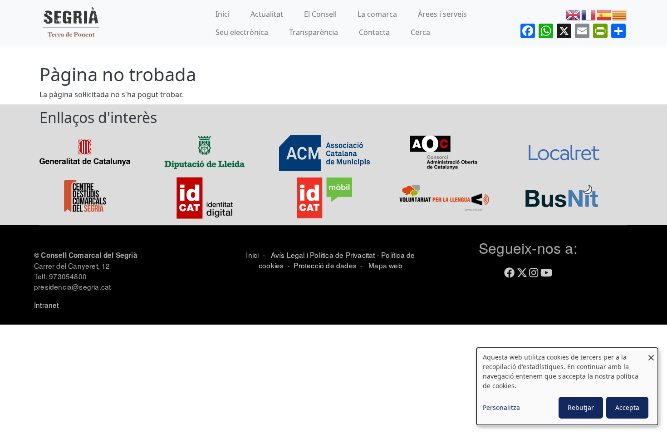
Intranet (46, 305)
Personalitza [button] (501, 407)
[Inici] (70, 23)
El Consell (320, 14)
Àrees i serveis (442, 14)
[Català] (620, 14)
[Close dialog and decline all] (651, 353)
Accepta (627, 407)
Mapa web (384, 265)
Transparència (313, 32)
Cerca (420, 32)
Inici (223, 14)
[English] (573, 14)
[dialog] (567, 386)
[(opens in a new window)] (84, 152)
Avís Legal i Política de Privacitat (323, 255)
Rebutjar (581, 407)
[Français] (589, 14)
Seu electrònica (242, 32)
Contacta (374, 32)
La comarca (377, 14)
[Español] (604, 14)
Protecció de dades (325, 265)
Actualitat (266, 14)
